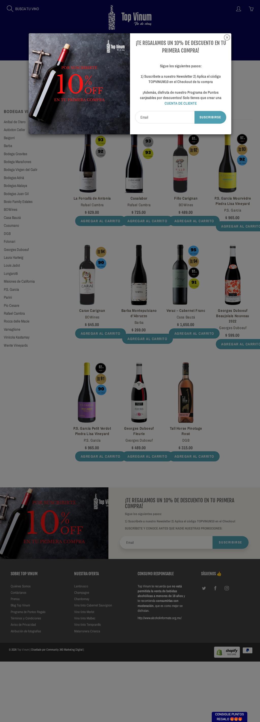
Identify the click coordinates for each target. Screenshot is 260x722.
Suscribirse (210, 117)
